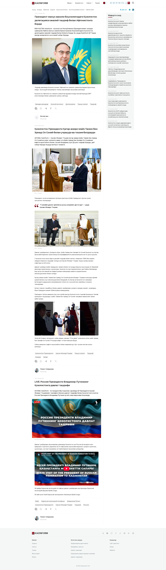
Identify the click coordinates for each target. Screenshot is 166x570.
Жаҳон (34, 557)
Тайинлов (46, 9)
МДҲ (37, 501)
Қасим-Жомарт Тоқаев (64, 353)
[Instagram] (36, 108)
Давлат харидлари (76, 557)
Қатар (45, 357)
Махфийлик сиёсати (77, 547)
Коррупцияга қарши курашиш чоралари (83, 553)
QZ (114, 3)
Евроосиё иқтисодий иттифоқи (53, 501)
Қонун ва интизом (62, 9)
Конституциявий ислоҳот (76, 9)
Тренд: (34, 9)
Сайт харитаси (114, 543)
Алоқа (112, 547)
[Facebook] (50, 108)
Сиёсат (34, 547)
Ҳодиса (52, 9)
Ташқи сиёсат (83, 104)
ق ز (126, 3)
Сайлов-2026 (90, 9)
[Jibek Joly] (124, 10)
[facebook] (116, 533)
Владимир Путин (73, 501)
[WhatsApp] (41, 108)
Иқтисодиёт (36, 553)
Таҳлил (97, 3)
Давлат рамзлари (76, 550)
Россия (86, 505)
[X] (55, 108)
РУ (116, 3)
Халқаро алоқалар (41, 104)
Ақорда (39, 9)
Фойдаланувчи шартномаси (79, 543)
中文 (122, 3)
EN (119, 3)
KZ (111, 3)
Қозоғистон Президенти (44, 353)
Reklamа (112, 550)
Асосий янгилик (57, 104)
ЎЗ (129, 3)
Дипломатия (70, 104)
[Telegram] (45, 108)
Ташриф (93, 104)
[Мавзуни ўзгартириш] (105, 3)
